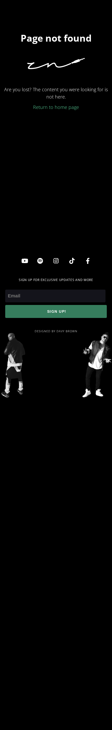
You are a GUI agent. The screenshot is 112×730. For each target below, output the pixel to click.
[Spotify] (40, 261)
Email (11, 286)
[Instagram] (56, 261)
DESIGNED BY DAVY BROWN (56, 331)
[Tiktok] (72, 261)
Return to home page (56, 107)
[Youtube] (24, 261)
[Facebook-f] (88, 261)
